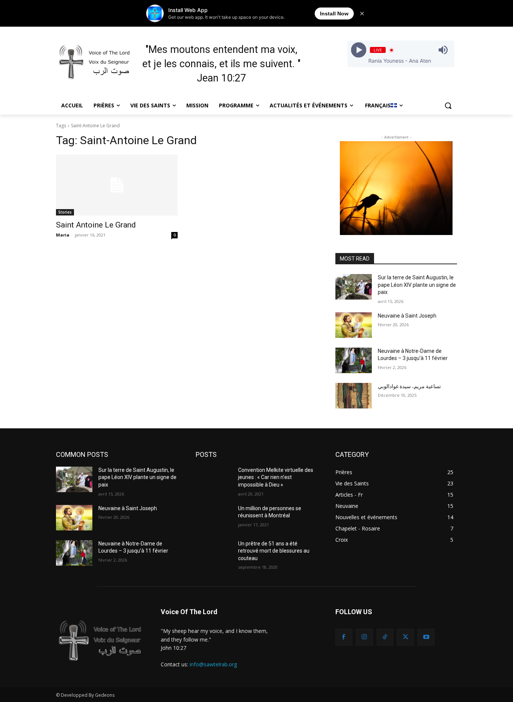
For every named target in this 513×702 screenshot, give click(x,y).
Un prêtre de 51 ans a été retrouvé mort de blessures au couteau (273, 551)
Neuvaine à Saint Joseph (407, 316)
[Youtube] (426, 637)
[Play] (358, 50)
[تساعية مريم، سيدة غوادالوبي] (353, 395)
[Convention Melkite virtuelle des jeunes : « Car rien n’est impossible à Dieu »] (214, 479)
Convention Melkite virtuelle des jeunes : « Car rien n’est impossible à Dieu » (275, 477)
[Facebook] (343, 637)
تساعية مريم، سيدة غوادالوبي (409, 386)
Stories (65, 212)
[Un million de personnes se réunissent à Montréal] (214, 517)
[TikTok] (385, 637)
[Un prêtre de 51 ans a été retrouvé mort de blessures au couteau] (214, 553)
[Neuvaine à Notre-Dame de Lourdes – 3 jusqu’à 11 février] (353, 360)
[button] (448, 105)
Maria (62, 235)
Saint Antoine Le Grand (96, 224)
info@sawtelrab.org (213, 664)
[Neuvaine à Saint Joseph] (353, 325)
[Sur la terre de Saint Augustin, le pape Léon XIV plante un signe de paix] (353, 287)
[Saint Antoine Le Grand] (117, 185)
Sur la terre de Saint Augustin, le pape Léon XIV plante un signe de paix (417, 284)
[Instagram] (364, 637)
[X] (405, 637)
